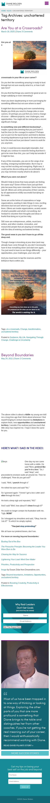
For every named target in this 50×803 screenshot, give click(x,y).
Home (3, 11)
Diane (18, 32)
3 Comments (27, 32)
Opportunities (39, 575)
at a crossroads (12, 329)
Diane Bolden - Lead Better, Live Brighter (11, 4)
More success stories (25, 753)
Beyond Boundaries (17, 355)
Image (4, 570)
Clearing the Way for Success (14, 554)
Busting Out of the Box (10, 542)
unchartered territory (9, 332)
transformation (34, 329)
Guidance (14, 337)
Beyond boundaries (14, 575)
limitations (28, 575)
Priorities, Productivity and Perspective (17, 565)
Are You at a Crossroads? (21, 28)
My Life (22, 337)
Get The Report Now (12, 627)
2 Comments (25, 359)
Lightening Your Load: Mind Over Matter (18, 559)
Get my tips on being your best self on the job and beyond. (25, 768)
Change (23, 329)
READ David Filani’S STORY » (18, 745)
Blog (9, 11)
